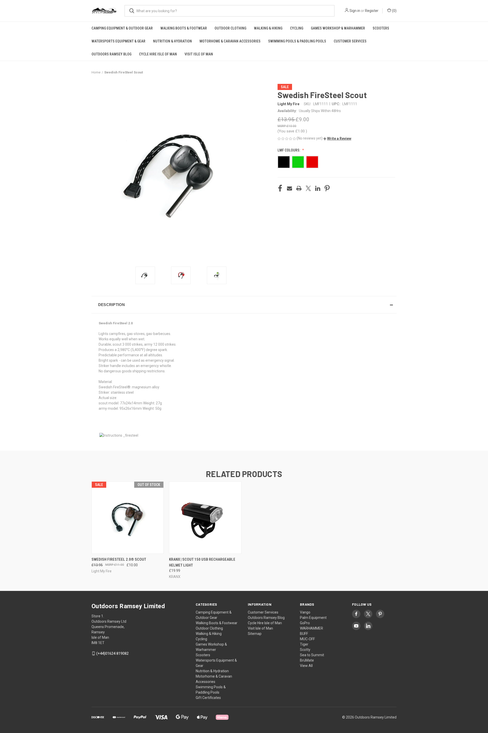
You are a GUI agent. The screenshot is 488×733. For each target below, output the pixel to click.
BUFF (304, 634)
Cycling (296, 28)
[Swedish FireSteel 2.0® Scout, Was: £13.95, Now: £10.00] (128, 517)
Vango (305, 612)
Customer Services (350, 41)
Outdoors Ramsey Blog (111, 54)
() (393, 11)
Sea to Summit (312, 655)
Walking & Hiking (268, 28)
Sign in (354, 11)
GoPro (305, 623)
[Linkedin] (317, 188)
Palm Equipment (313, 618)
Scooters (381, 28)
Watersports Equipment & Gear (118, 41)
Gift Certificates (208, 698)
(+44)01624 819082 (112, 653)
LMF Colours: (289, 150)
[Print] (298, 188)
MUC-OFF (307, 639)
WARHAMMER (311, 628)
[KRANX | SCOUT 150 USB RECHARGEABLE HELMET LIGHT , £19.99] (205, 517)
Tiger (304, 644)
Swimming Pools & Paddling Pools (297, 41)
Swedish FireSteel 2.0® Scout (119, 559)
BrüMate (307, 660)
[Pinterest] (327, 188)
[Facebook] (280, 188)
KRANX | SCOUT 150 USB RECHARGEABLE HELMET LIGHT (202, 562)
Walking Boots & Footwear (183, 28)
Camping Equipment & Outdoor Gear (122, 28)
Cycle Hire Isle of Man (158, 54)
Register (371, 11)
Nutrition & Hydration (172, 41)
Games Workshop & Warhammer (338, 28)
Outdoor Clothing (230, 28)
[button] (337, 138)
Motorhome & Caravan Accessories (230, 41)
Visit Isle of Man (199, 54)
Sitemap (255, 634)
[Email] (289, 188)
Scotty (305, 650)
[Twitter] (308, 188)
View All (306, 666)
